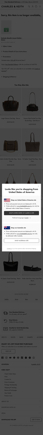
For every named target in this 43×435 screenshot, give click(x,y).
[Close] (38, 186)
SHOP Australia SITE (21, 240)
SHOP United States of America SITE (21, 213)
